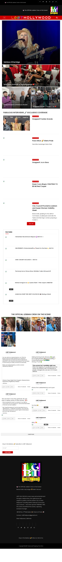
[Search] (57, 18)
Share (28, 386)
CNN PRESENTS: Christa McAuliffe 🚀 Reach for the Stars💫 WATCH (34, 248)
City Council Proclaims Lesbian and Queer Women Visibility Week (44, 208)
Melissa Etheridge (12, 62)
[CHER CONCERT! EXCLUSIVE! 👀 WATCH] (9, 263)
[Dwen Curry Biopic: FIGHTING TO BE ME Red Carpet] (16, 188)
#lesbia (17, 381)
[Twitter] (43, 1)
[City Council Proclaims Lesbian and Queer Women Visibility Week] (16, 210)
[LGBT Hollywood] (31, 17)
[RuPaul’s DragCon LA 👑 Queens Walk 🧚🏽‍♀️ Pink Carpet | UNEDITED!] (9, 286)
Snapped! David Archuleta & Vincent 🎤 (15, 105)
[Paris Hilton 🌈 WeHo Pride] (16, 144)
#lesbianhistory (26, 380)
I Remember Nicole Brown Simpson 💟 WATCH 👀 (29, 237)
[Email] (56, 1)
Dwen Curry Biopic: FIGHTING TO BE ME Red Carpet (45, 185)
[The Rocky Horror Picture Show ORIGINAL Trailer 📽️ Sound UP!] (9, 275)
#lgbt (11, 380)
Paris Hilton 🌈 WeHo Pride (42, 141)
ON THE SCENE (35, 116)
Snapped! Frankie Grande (42, 119)
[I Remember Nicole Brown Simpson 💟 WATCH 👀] (9, 240)
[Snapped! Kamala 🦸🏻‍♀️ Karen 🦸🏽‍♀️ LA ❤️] (45, 98)
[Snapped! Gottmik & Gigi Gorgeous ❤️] (31, 76)
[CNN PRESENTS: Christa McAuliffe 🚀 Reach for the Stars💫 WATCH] (9, 252)
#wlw (14, 380)
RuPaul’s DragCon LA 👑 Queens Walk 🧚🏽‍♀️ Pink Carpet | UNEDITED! (33, 282)
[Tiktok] (52, 1)
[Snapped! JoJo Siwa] (16, 166)
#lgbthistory (12, 381)
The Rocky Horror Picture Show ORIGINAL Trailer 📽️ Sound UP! (33, 271)
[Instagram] (49, 1)
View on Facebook (22, 386)
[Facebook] (39, 1)
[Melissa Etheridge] (31, 42)
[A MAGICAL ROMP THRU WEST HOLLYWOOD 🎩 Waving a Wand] (9, 298)
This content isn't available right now (44, 365)
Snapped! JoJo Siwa (40, 162)
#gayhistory (6, 381)
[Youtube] (46, 1)
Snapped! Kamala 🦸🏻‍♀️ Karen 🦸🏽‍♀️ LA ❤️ (44, 106)
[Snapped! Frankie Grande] (16, 123)
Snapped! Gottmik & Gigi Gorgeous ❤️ (19, 84)
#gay (8, 380)
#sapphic (18, 380)
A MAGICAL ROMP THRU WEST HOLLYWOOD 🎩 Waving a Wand (33, 294)
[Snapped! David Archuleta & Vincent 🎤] (16, 98)
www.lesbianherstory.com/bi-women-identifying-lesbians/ (13, 365)
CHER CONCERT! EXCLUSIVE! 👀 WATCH (26, 260)
